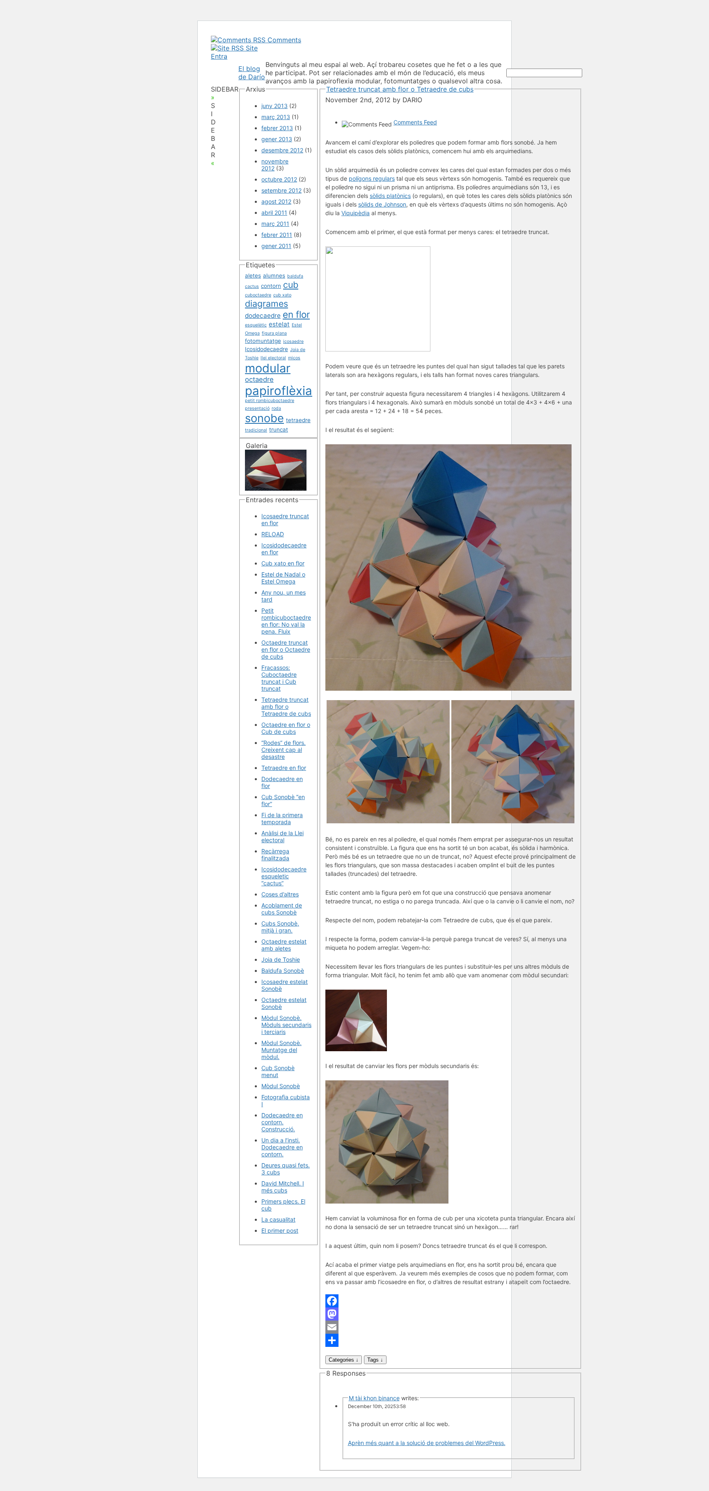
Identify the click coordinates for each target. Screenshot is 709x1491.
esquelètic (256, 325)
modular (267, 368)
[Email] (450, 1327)
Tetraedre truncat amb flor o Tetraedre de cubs (286, 706)
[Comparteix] (450, 1340)
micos (294, 358)
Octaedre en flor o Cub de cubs (285, 728)
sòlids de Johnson (382, 204)
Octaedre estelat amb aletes (283, 945)
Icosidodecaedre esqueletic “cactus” (283, 876)
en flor (296, 314)
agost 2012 (276, 201)
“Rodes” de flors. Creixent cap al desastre (283, 749)
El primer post (279, 1230)
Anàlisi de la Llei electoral (282, 836)
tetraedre (298, 420)
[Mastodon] (450, 1314)
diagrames (266, 303)
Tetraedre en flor (283, 767)
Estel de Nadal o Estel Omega (283, 578)
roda (276, 408)
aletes (253, 275)
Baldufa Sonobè (282, 970)
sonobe (264, 418)
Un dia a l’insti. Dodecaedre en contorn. (282, 1147)
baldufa (295, 276)
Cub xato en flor (282, 563)
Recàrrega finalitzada (275, 855)
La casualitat (278, 1219)
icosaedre (293, 341)
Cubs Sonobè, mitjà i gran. (280, 927)
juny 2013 (274, 105)
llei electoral (273, 358)
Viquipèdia (355, 212)
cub (290, 284)
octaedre (259, 379)
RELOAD (272, 534)
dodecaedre (263, 315)
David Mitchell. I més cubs (282, 1187)
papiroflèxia (278, 391)
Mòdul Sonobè (280, 1085)
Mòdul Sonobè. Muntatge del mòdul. (281, 1049)
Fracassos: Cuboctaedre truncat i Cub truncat (279, 678)
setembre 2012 (281, 190)
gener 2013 (276, 139)
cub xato (282, 295)
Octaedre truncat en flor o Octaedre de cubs (285, 649)
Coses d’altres (280, 894)
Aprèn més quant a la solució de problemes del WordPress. (426, 1442)
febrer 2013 (277, 127)
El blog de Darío (251, 72)
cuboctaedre (258, 295)
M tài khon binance (374, 1398)
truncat (278, 429)
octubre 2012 (279, 179)
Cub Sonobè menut (278, 1071)
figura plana (274, 333)
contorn (271, 286)
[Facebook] (450, 1300)
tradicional (256, 430)
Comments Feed (415, 122)
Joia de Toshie (280, 959)
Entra (219, 56)
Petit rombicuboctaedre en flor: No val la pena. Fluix (286, 621)
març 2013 (275, 116)
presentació (257, 408)
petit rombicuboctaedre (269, 400)
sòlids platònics (390, 195)
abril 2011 (274, 212)
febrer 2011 (276, 234)
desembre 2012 (282, 150)
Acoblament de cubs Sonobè (281, 909)
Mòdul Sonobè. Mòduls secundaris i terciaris (286, 1024)
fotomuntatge (263, 341)
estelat (279, 324)
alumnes (274, 275)
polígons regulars (372, 178)
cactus (252, 286)
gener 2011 (276, 245)
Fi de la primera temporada (282, 818)
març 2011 (275, 223)
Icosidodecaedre (266, 349)
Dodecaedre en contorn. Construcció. (282, 1122)
